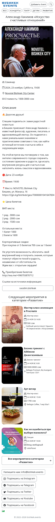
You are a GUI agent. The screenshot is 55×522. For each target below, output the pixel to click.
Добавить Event (38, 4)
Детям (36, 10)
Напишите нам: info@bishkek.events (23, 472)
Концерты (15, 10)
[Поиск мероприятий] (51, 4)
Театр (26, 10)
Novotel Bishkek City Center (20, 93)
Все (5, 10)
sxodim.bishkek (27, 288)
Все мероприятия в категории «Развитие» (30, 460)
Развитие (48, 10)
